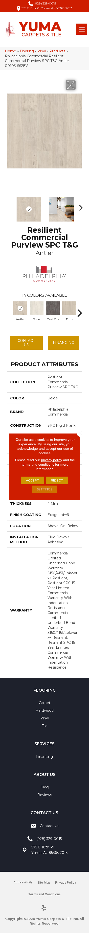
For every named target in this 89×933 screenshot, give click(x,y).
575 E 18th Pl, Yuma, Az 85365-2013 (47, 8)
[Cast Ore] (53, 308)
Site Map (43, 882)
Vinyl (42, 51)
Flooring (27, 51)
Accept (32, 480)
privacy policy (51, 460)
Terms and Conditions (44, 894)
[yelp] (43, 908)
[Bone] (36, 308)
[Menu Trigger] (81, 29)
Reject (57, 480)
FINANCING (63, 342)
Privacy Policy (65, 882)
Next (79, 206)
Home (10, 51)
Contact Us (26, 342)
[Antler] (20, 308)
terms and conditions (38, 464)
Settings (44, 489)
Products (57, 51)
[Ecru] (69, 308)
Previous (9, 206)
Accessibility (22, 882)
